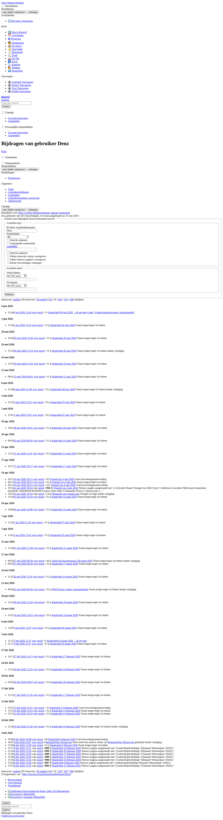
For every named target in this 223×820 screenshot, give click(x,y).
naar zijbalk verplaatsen (14, 12)
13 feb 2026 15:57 (23, 707)
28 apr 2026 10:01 (23, 427)
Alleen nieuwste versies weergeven (28, 256)
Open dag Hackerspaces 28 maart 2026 (72, 560)
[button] (3, 6)
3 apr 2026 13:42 (22, 535)
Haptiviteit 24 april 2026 (64, 440)
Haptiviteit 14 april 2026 (64, 496)
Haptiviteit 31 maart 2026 (65, 548)
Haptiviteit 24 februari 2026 (66, 669)
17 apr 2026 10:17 (23, 466)
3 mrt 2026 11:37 (22, 640)
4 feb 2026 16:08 (22, 739)
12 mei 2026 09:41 (23, 376)
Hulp (4, 151)
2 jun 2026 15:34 (22, 325)
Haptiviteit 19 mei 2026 (64, 363)
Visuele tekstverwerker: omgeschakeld (114, 312)
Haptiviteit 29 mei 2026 (64, 338)
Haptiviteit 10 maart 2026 (65, 615)
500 (71, 299)
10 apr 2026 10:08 (23, 509)
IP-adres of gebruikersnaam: (21, 227)
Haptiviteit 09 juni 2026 (60, 312)
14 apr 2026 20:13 (23, 482)
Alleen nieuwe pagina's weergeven (28, 259)
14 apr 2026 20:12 (23, 485)
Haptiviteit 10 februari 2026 (66, 726)
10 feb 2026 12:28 (23, 726)
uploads (55, 212)
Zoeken (6, 106)
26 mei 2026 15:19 (23, 350)
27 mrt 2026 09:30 (23, 560)
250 (66, 299)
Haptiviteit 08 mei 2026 (63, 389)
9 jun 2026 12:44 (22, 312)
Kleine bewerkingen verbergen (26, 262)
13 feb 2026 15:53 (23, 710)
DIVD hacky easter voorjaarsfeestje (70, 589)
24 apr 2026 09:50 (23, 440)
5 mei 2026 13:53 (23, 402)
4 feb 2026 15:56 (22, 751)
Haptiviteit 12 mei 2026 (64, 376)
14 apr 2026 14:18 (23, 496)
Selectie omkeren (18, 240)
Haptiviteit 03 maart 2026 (60, 640)
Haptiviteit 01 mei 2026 (63, 415)
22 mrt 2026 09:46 (23, 589)
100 (60, 299)
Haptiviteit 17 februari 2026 (66, 695)
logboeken (64, 212)
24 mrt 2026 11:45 (23, 576)
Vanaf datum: (13, 272)
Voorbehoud (14, 785)
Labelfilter (12, 246)
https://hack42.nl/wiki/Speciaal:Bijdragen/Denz (46, 774)
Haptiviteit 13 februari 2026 (64, 707)
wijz (34, 312)
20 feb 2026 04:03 (23, 682)
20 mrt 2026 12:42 (23, 602)
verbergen (33, 12)
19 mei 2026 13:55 (23, 363)
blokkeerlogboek (41, 212)
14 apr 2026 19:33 (23, 493)
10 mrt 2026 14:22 (23, 615)
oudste (16, 299)
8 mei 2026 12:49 (23, 389)
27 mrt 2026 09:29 (23, 563)
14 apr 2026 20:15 (23, 479)
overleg (28, 212)
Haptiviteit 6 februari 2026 (62, 739)
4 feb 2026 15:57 (22, 748)
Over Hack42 (15, 782)
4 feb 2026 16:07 (22, 742)
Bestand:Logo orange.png (65, 493)
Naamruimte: (13, 233)
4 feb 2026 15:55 (22, 765)
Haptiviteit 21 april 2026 (63, 453)
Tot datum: (12, 282)
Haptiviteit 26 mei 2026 (64, 350)
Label (90, 312)
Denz (21, 212)
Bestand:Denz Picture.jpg (59, 742)
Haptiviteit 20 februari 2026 (66, 682)
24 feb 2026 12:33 (23, 669)
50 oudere (42, 299)
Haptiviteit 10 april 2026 (64, 509)
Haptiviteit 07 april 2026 (62, 522)
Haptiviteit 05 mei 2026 (63, 402)
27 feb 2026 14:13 (23, 656)
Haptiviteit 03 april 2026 (62, 535)
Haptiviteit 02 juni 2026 (62, 325)
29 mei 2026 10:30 (23, 338)
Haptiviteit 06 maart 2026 (63, 628)
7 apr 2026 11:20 (22, 522)
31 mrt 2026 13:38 (23, 548)
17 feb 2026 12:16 (23, 695)
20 (50, 299)
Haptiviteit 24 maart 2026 (64, 576)
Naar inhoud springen (12, 2)
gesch (40, 312)
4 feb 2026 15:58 (22, 745)
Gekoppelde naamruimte (22, 243)
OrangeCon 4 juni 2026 (62, 479)
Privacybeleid (15, 779)
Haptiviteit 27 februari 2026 (66, 656)
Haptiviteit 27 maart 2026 (65, 563)
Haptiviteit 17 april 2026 (64, 466)
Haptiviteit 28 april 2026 (64, 427)
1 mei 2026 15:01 (23, 415)
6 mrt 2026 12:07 (23, 628)
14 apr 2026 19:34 (23, 488)
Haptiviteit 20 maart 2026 (65, 602)
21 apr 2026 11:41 (23, 453)
